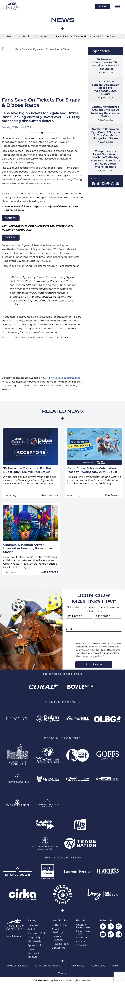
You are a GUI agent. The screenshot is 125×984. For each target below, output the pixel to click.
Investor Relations (57, 938)
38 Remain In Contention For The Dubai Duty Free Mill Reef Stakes (105, 64)
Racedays (33, 925)
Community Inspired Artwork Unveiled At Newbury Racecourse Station (105, 111)
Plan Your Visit (36, 933)
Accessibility (98, 965)
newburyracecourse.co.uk (66, 377)
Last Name (102, 615)
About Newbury (57, 931)
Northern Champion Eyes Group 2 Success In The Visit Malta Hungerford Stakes (105, 134)
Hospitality (34, 937)
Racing (27, 36)
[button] (93, 183)
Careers (62, 973)
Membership (35, 941)
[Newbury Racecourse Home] (11, 6)
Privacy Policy (76, 965)
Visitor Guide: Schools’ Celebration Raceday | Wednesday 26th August (105, 88)
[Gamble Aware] (14, 935)
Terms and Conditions (48, 965)
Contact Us (58, 947)
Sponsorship (35, 945)
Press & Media (60, 943)
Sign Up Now (93, 664)
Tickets (32, 929)
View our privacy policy (89, 656)
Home (11, 36)
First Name (74, 615)
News (44, 36)
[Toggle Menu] (117, 6)
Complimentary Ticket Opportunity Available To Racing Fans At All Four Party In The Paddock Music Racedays (105, 159)
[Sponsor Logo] (43, 687)
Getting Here (60, 925)
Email (70, 628)
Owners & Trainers (33, 955)
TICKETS (10, 218)
